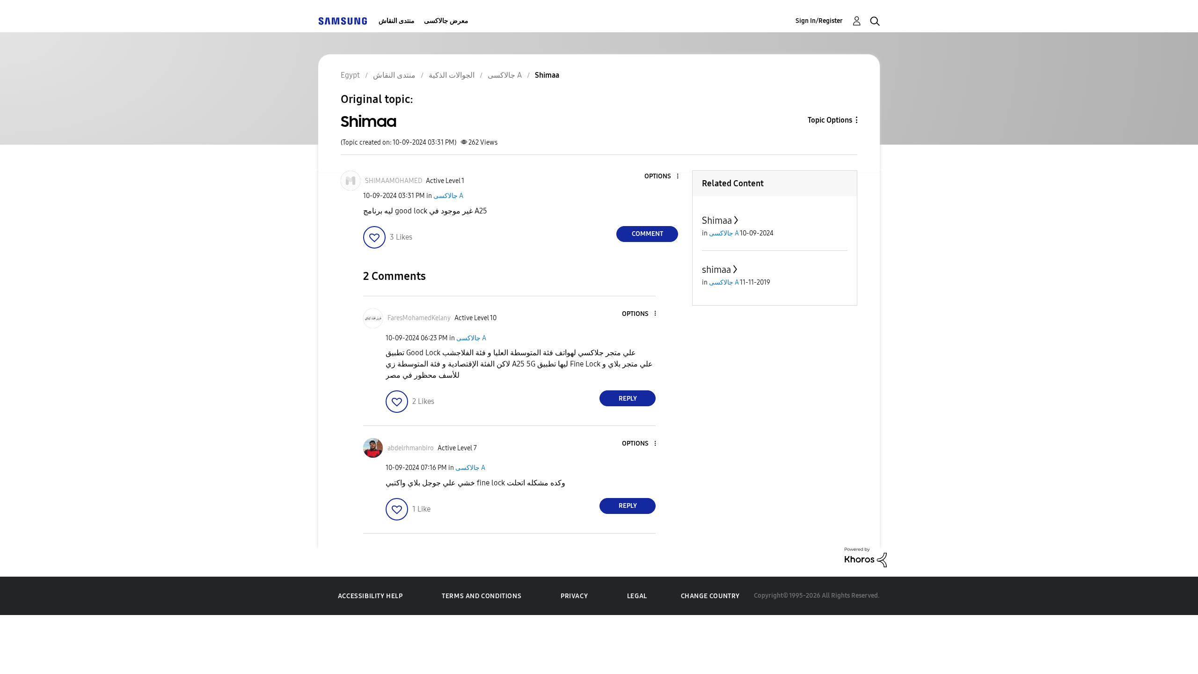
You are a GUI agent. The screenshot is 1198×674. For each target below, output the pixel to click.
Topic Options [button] (830, 120)
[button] (662, 176)
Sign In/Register (819, 21)
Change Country (710, 596)
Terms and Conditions (481, 596)
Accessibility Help (370, 596)
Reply (628, 399)
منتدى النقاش (397, 21)
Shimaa (717, 220)
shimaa (716, 269)
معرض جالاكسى (446, 21)
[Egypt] (342, 20)
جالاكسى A (448, 196)
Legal (637, 596)
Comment (647, 234)
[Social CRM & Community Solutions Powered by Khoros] (866, 556)
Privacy (574, 596)
